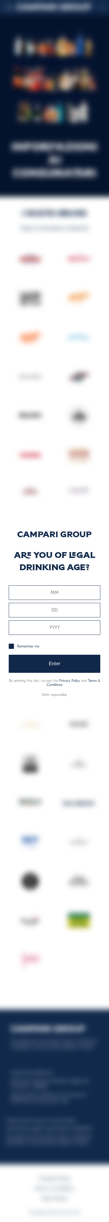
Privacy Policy (69, 681)
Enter (54, 663)
